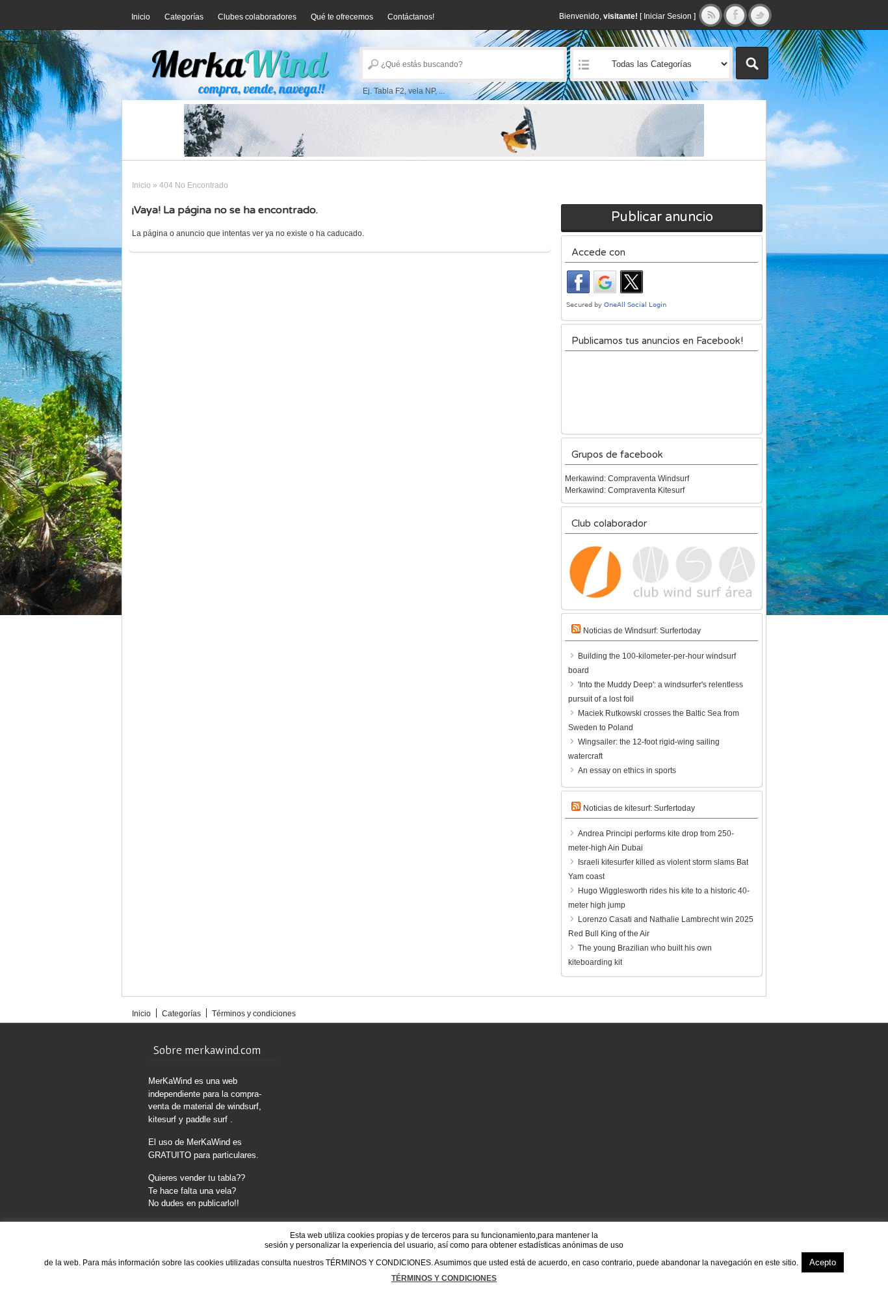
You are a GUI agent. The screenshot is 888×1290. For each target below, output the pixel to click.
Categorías (183, 16)
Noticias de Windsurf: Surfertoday (642, 630)
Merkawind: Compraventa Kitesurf (625, 490)
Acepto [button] (822, 1262)
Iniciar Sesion (668, 16)
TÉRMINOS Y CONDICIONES (444, 1278)
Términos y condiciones (254, 1013)
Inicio (140, 16)
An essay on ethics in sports (627, 770)
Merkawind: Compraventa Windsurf (627, 478)
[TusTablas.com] (444, 130)
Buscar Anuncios (752, 63)
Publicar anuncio (662, 217)
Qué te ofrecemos (342, 16)
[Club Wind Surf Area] (662, 572)
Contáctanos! (410, 16)
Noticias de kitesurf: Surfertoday (639, 808)
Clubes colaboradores (257, 16)
